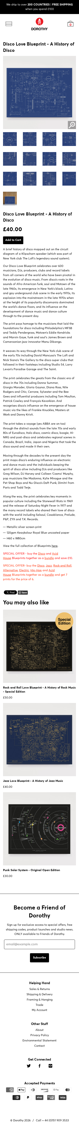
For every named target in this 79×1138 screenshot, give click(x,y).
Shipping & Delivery (39, 994)
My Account (39, 1010)
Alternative (10, 570)
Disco (41, 553)
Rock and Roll (62, 565)
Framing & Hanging (39, 999)
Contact (39, 1045)
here (55, 546)
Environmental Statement (39, 1040)
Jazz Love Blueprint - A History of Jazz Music (33, 781)
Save (24, 592)
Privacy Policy (39, 1035)
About (39, 1030)
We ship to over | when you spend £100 (39, 7)
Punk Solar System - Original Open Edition (31, 870)
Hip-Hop (36, 570)
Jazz (49, 565)
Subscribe (39, 957)
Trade (39, 1004)
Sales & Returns (39, 989)
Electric (24, 570)
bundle (49, 558)
